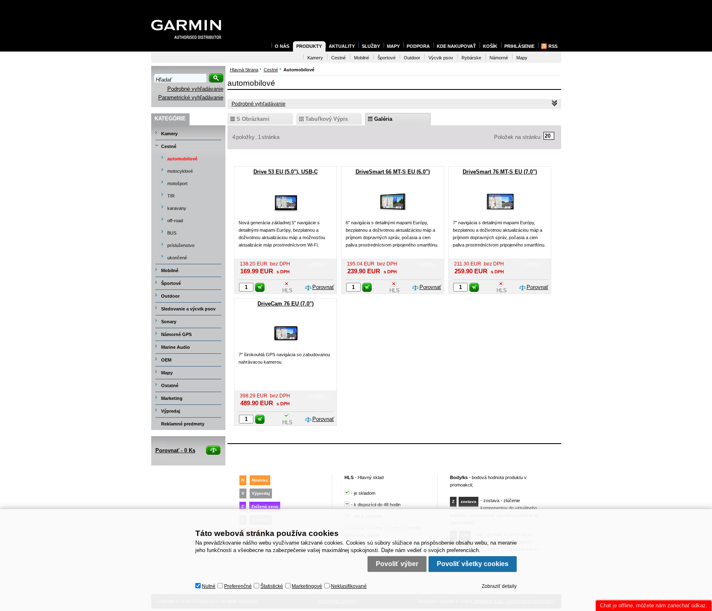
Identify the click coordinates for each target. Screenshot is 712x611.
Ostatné (169, 385)
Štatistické (271, 586)
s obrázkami (253, 119)
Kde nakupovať (456, 46)
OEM (166, 359)
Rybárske (471, 57)
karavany (176, 208)
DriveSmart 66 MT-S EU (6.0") (393, 172)
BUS (171, 232)
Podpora (418, 46)
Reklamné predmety (182, 423)
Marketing (172, 398)
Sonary (168, 321)
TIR (171, 195)
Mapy (167, 372)
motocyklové (180, 171)
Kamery (169, 133)
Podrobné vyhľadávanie (195, 89)
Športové (171, 283)
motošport (177, 183)
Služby (371, 46)
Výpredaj (170, 411)
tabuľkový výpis (326, 119)
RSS (552, 46)
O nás (282, 46)
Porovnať (323, 287)
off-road (175, 220)
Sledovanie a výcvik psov (188, 308)
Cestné (168, 146)
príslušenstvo (180, 245)
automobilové (182, 158)
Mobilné (169, 270)
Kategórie (170, 118)
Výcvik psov (441, 57)
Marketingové (307, 586)
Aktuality (342, 46)
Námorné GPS (176, 334)
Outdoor (170, 296)
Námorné (499, 57)
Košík (490, 46)
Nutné (208, 586)
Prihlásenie (519, 46)
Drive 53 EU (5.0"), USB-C (285, 172)
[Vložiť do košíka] (260, 287)
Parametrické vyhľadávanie (190, 97)
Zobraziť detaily (499, 586)
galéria (383, 119)
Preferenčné (238, 586)
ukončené (177, 257)
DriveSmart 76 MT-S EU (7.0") (500, 172)
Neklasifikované (349, 586)
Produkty (309, 46)
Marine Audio (175, 347)
